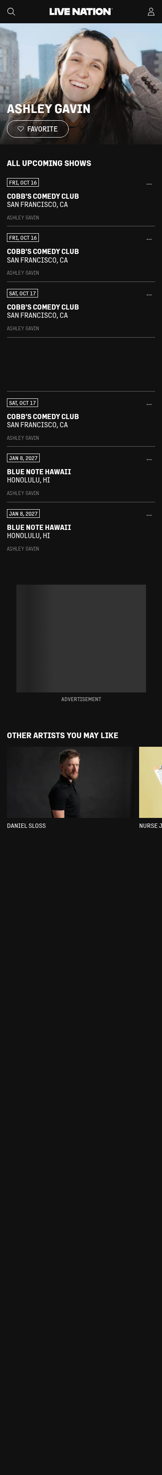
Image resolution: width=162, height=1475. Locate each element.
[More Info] (149, 184)
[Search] (11, 12)
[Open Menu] (151, 12)
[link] (81, 199)
